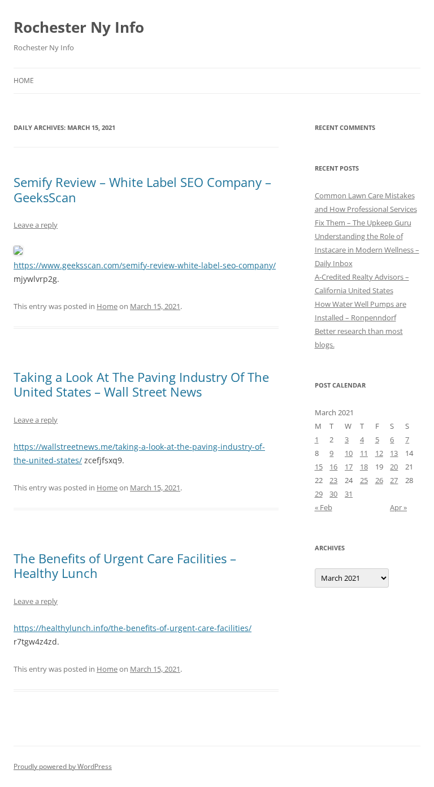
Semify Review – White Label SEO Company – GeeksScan (142, 189)
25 (364, 480)
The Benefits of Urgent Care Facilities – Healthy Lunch (125, 565)
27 (394, 480)
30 (333, 494)
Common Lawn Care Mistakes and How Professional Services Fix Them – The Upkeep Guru (366, 209)
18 (364, 467)
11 (364, 453)
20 (394, 467)
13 (394, 453)
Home (24, 80)
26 (379, 480)
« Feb (323, 507)
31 (349, 494)
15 (319, 467)
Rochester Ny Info (79, 27)
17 (349, 467)
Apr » (398, 507)
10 (349, 453)
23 (333, 480)
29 (319, 494)
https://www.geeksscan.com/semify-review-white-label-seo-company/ (145, 265)
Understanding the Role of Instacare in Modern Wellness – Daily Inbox (367, 249)
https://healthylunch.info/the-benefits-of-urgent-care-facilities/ (132, 628)
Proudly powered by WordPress (63, 766)
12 (379, 453)
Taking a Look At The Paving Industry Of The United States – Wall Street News (141, 384)
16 (333, 467)
